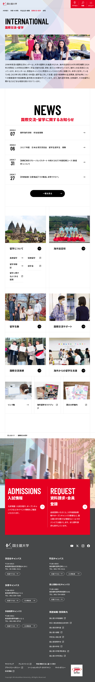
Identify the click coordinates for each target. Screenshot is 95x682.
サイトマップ (9, 664)
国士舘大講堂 (54, 632)
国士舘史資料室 (55, 627)
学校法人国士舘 (55, 637)
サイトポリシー (60, 667)
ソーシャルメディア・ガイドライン (39, 667)
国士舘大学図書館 (56, 618)
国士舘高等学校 (55, 642)
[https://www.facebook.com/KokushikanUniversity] (88, 545)
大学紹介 (6, 11)
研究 (44, 11)
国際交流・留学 (36, 11)
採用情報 (8, 671)
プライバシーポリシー (13, 667)
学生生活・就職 (25, 11)
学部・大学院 (14, 11)
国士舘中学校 (54, 646)
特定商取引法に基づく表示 (46, 664)
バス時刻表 (71, 574)
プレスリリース (24, 664)
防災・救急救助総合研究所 (59, 623)
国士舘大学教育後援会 (57, 651)
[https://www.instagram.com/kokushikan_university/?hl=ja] (83, 545)
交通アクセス (11, 574)
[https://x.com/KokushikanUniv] (77, 545)
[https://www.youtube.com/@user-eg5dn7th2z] (71, 545)
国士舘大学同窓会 (56, 656)
